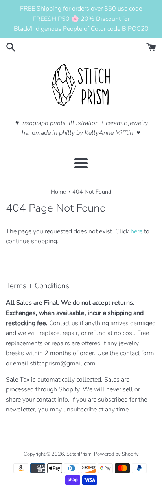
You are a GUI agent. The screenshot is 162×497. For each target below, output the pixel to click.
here (136, 231)
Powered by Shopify (116, 454)
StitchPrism (79, 454)
